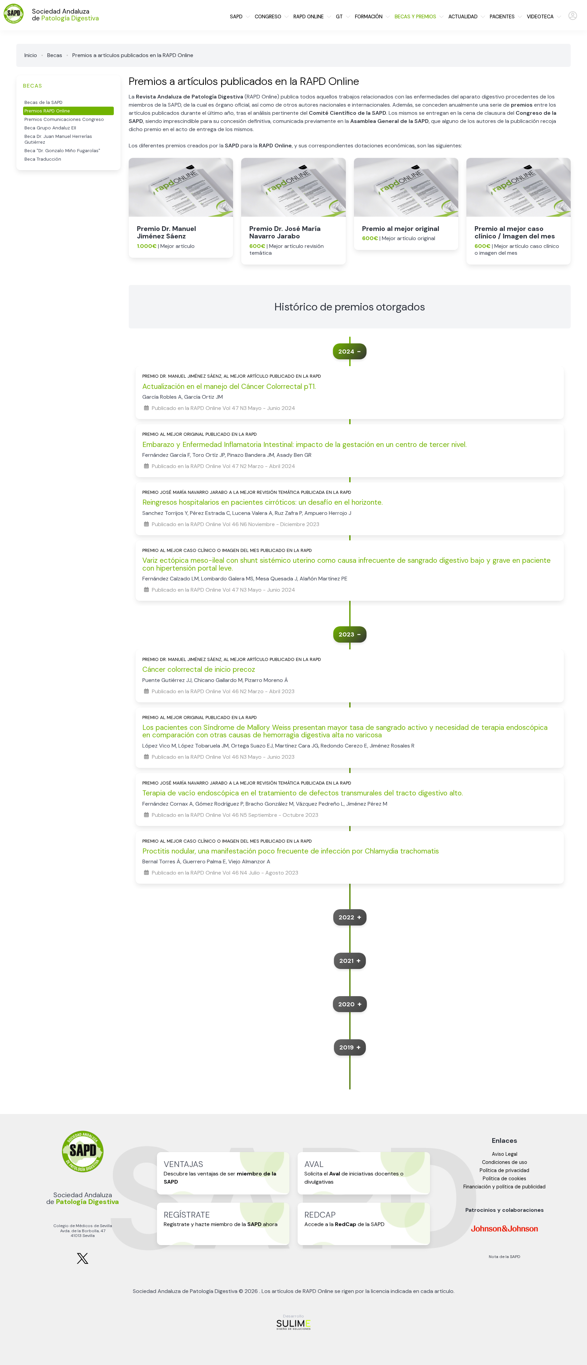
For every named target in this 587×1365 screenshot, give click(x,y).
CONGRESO (268, 17)
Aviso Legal (504, 1154)
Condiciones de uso (504, 1162)
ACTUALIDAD (463, 17)
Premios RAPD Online (47, 111)
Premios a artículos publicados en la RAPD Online (132, 55)
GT (339, 17)
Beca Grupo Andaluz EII (50, 128)
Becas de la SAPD (43, 102)
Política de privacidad (504, 1170)
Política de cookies (504, 1178)
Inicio (30, 55)
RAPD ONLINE (309, 17)
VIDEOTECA (540, 17)
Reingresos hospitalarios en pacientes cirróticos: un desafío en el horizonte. (262, 502)
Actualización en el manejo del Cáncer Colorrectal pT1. (229, 386)
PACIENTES (502, 17)
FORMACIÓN (369, 17)
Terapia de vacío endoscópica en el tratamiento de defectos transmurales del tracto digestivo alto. (302, 792)
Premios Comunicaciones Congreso (64, 119)
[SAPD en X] (82, 1262)
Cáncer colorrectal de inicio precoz (198, 669)
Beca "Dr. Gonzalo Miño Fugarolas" (62, 151)
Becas (54, 55)
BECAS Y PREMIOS (415, 17)
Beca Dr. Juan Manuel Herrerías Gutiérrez (58, 139)
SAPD (236, 17)
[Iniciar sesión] (573, 18)
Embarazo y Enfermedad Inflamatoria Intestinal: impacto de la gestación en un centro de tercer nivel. (304, 444)
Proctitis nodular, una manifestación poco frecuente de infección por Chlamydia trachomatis (290, 851)
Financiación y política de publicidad (504, 1187)
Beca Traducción (42, 159)
